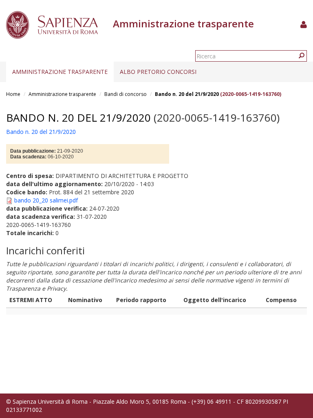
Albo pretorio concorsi (158, 72)
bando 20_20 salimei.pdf (46, 200)
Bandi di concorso (125, 94)
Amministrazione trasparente (60, 72)
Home (13, 94)
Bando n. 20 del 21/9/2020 (187, 94)
